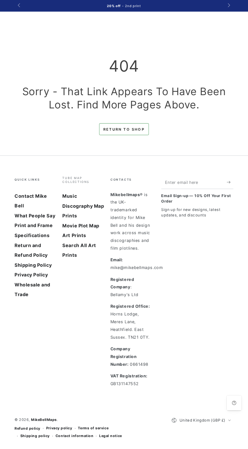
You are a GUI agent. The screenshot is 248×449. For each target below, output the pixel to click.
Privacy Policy (31, 274)
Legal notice (110, 436)
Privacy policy (59, 428)
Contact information (74, 436)
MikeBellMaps (44, 420)
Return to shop (124, 129)
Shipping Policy (33, 265)
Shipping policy (35, 436)
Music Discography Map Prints (83, 205)
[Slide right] (228, 6)
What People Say (35, 215)
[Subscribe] (230, 182)
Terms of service (93, 428)
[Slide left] (20, 6)
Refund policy (27, 428)
